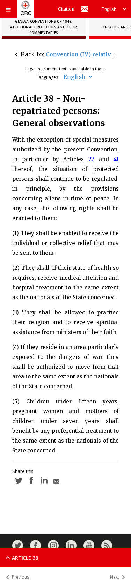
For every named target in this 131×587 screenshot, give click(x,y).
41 (116, 159)
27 (91, 159)
